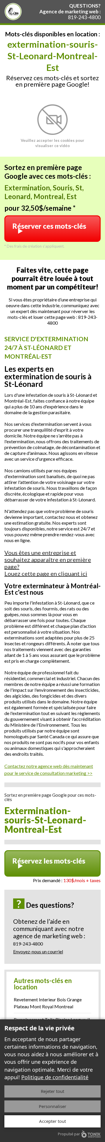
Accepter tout (52, 1121)
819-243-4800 (84, 17)
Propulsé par (69, 1133)
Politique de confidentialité (54, 1077)
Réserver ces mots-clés (49, 226)
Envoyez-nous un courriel (38, 951)
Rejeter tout (52, 1091)
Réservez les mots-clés (49, 861)
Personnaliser (52, 1106)
